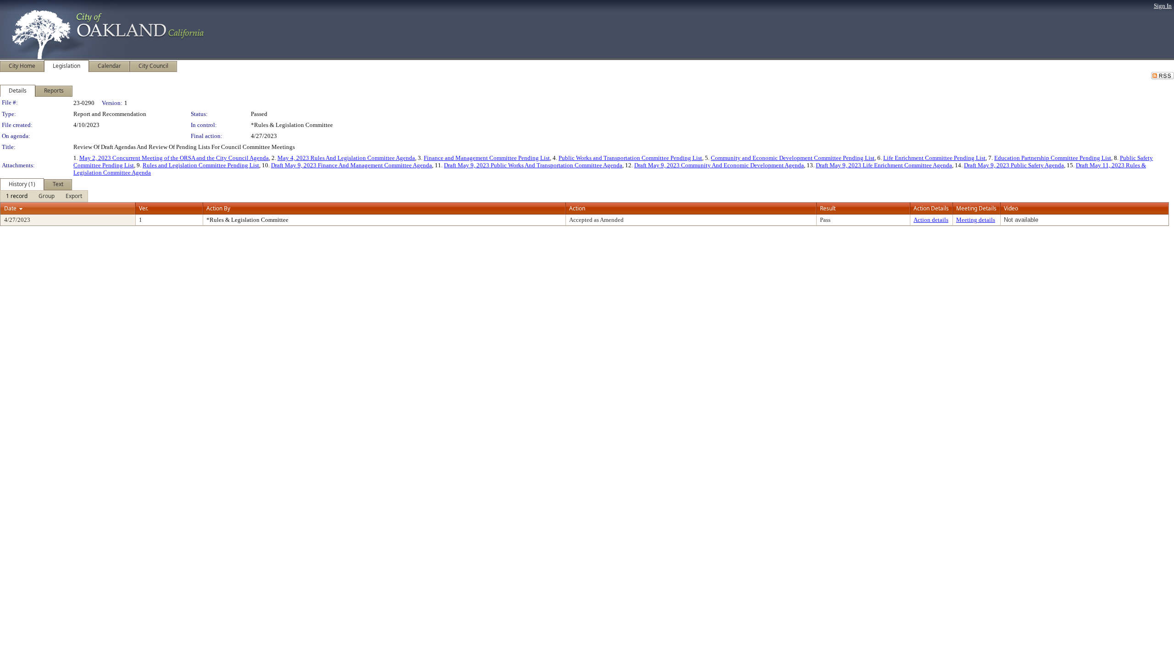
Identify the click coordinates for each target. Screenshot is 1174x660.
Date (10, 208)
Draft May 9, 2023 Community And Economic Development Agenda (719, 165)
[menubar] (44, 196)
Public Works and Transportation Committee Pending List (630, 157)
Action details (931, 219)
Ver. (143, 208)
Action (577, 208)
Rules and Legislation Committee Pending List (201, 165)
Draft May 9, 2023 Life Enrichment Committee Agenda (884, 165)
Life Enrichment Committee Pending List (934, 157)
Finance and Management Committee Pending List (487, 157)
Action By (218, 208)
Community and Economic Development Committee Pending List (793, 157)
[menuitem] (16, 196)
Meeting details (975, 219)
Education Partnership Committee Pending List (1052, 157)
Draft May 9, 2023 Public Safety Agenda (1014, 165)
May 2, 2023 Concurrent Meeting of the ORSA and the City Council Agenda (174, 157)
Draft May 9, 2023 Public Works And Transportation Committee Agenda (533, 165)
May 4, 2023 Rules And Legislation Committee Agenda (346, 157)
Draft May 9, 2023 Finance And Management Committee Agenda (351, 165)
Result (828, 208)
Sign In (1163, 5)
